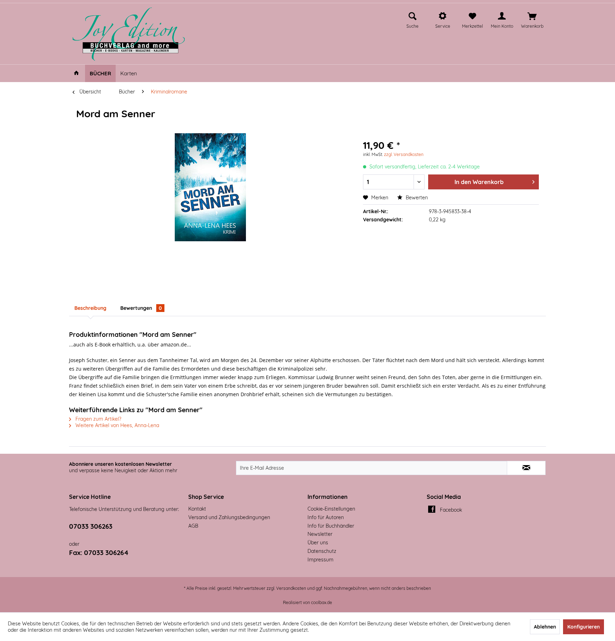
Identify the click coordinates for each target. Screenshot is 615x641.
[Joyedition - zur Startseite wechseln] (129, 34)
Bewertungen (141, 308)
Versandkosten (291, 588)
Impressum (320, 559)
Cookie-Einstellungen (331, 509)
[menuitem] (412, 19)
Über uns (318, 542)
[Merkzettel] (472, 16)
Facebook (451, 510)
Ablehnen (545, 627)
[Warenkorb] (532, 16)
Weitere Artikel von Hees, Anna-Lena (116, 425)
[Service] (442, 16)
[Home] (76, 73)
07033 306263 (90, 526)
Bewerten (416, 197)
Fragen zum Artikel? (97, 419)
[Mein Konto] (502, 16)
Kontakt (197, 509)
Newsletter (320, 534)
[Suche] (412, 16)
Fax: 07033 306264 (98, 552)
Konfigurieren (583, 627)
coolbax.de (321, 602)
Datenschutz (322, 551)
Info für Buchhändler (331, 526)
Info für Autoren (326, 517)
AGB (193, 526)
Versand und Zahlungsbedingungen (229, 517)
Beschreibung (90, 308)
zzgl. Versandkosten (404, 154)
